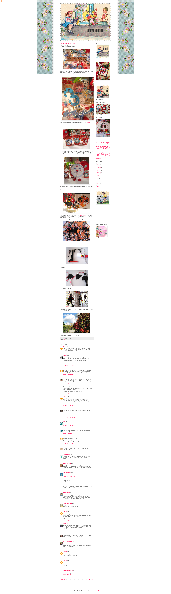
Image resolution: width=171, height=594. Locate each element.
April (98, 180)
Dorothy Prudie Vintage (67, 503)
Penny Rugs (102, 152)
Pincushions (108, 152)
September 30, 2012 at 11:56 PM (69, 520)
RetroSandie (65, 523)
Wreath (100, 158)
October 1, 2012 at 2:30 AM (68, 530)
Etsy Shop (89, 122)
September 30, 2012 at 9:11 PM (69, 468)
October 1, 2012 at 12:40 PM (68, 547)
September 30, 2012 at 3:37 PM (69, 365)
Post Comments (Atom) (69, 581)
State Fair (107, 155)
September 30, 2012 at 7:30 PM (69, 443)
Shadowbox (98, 154)
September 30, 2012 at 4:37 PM (69, 383)
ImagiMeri (65, 355)
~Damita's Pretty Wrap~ (67, 541)
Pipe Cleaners (101, 153)
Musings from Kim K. (67, 463)
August (98, 173)
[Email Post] (70, 338)
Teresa (64, 346)
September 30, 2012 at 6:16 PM (69, 417)
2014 (98, 163)
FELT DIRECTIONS (99, 147)
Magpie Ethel (100, 211)
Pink (97, 153)
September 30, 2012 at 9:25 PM (69, 488)
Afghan (104, 142)
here (67, 189)
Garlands (108, 147)
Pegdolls (98, 152)
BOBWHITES (98, 143)
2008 (98, 186)
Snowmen (106, 154)
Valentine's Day (101, 157)
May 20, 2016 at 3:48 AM (67, 574)
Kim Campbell (66, 436)
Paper (108, 150)
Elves (108, 146)
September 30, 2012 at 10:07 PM (69, 507)
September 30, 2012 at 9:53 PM (69, 500)
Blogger (99, 590)
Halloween (107, 148)
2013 (98, 164)
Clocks (64, 339)
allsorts (99, 209)
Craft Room (102, 146)
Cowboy (97, 146)
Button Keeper (104, 143)
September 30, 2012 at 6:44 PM (69, 433)
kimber (64, 421)
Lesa (64, 377)
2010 (98, 183)
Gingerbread (98, 148)
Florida (104, 147)
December (99, 167)
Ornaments (101, 150)
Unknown (65, 396)
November (99, 169)
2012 (98, 166)
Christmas (101, 145)
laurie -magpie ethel (67, 472)
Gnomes (102, 148)
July (98, 175)
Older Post (91, 579)
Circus (105, 145)
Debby (64, 409)
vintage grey (65, 446)
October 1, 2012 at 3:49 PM (68, 556)
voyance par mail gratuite (68, 570)
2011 (98, 182)
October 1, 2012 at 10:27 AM (68, 537)
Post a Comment (65, 576)
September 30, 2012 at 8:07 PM (69, 451)
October (98, 170)
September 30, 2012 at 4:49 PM (69, 393)
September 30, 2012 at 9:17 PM (69, 476)
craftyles (65, 533)
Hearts (104, 149)
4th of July (99, 142)
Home (77, 579)
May (98, 178)
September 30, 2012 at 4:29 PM (69, 374)
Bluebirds (108, 142)
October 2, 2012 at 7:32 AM (68, 566)
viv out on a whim (101, 221)
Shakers (102, 154)
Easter (105, 146)
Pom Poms (107, 153)
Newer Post (63, 579)
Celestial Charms (66, 454)
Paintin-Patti (100, 215)
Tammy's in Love (66, 492)
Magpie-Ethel (82, 215)
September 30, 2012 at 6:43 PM (69, 425)
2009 (98, 185)
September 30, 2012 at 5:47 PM (69, 405)
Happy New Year (99, 149)
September (99, 172)
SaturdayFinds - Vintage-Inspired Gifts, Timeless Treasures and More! (102, 218)
